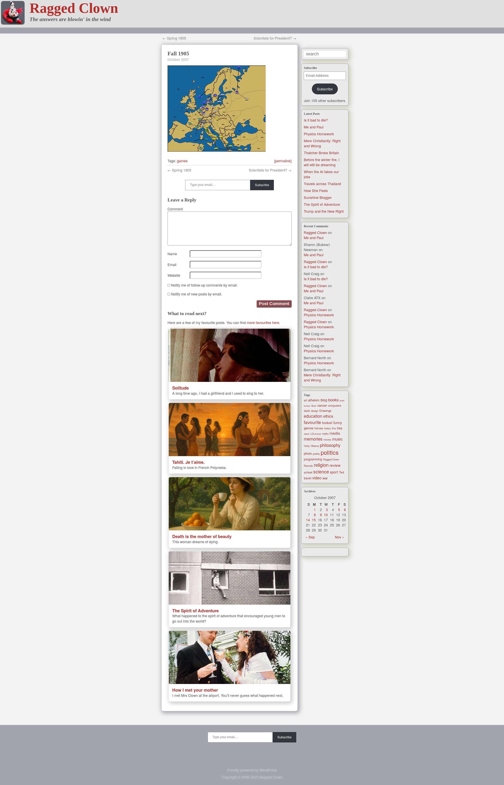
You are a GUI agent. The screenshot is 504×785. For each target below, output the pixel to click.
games (308, 428)
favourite (312, 422)
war (325, 478)
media (335, 433)
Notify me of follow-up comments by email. (204, 285)
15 (314, 519)
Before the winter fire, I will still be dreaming (321, 162)
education (313, 416)
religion (321, 464)
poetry (316, 454)
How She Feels (316, 190)
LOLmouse (315, 433)
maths (325, 433)
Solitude (180, 388)
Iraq (339, 428)
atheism (314, 400)
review (335, 465)
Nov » (339, 536)
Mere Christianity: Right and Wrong (322, 377)
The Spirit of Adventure (322, 204)
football (327, 422)
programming (313, 459)
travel (307, 478)
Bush (313, 405)
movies (327, 439)
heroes (318, 428)
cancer (322, 405)
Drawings (325, 410)
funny (337, 422)
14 (308, 519)
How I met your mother (195, 690)
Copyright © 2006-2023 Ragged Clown (252, 776)
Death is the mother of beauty (202, 536)
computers (334, 405)
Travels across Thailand (322, 183)
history (327, 428)
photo (308, 453)
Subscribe (325, 88)
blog (324, 399)
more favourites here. (263, 322)
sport (334, 472)
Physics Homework (319, 133)
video (316, 478)
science (321, 471)
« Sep (310, 536)
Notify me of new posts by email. (196, 293)
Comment (175, 208)
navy (307, 446)
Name (172, 253)
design (314, 411)
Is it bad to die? (316, 119)
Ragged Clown (74, 8)
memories (313, 439)
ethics (328, 416)
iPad (334, 428)
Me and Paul (313, 126)
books (333, 400)
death (307, 411)
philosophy (330, 445)
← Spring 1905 (174, 38)
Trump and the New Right (324, 211)
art (305, 400)
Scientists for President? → (275, 38)
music (337, 439)
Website (174, 275)
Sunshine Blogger (318, 197)
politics (330, 452)
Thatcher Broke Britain (321, 152)
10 (326, 514)
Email (172, 264)
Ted (341, 472)
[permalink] (283, 160)
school (308, 472)
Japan (306, 433)
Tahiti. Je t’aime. (188, 462)
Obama (315, 446)
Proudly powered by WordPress (252, 769)
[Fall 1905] (217, 150)
